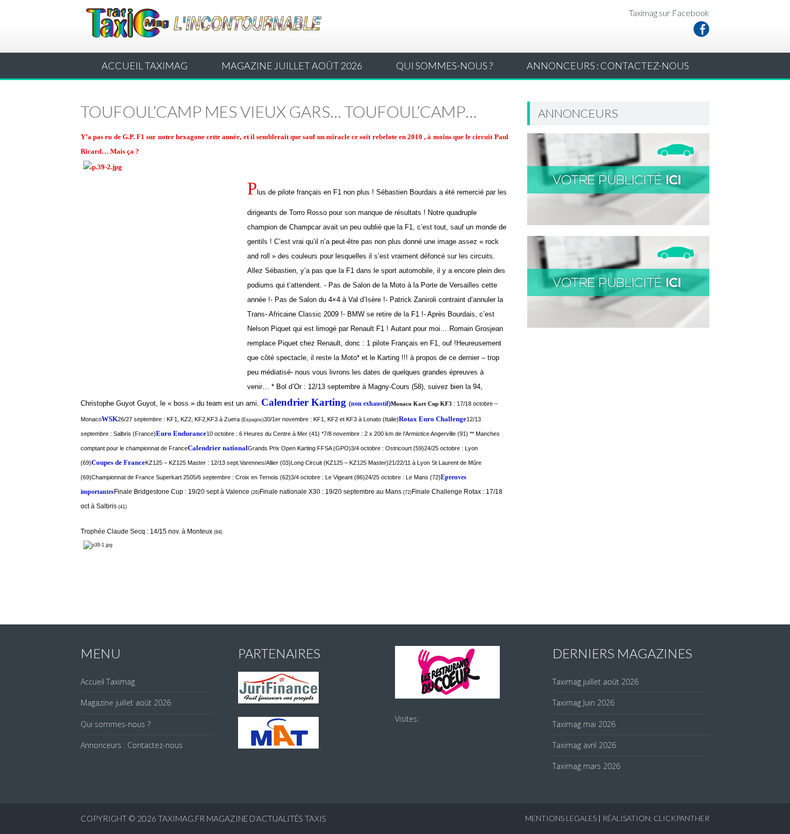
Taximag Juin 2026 (583, 703)
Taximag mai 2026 (583, 724)
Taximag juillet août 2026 (595, 682)
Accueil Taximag (145, 65)
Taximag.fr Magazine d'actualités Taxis (242, 818)
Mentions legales (561, 818)
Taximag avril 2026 (584, 745)
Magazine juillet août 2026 (291, 65)
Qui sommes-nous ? (444, 65)
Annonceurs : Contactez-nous (608, 65)
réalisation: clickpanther (655, 818)
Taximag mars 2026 (586, 766)
